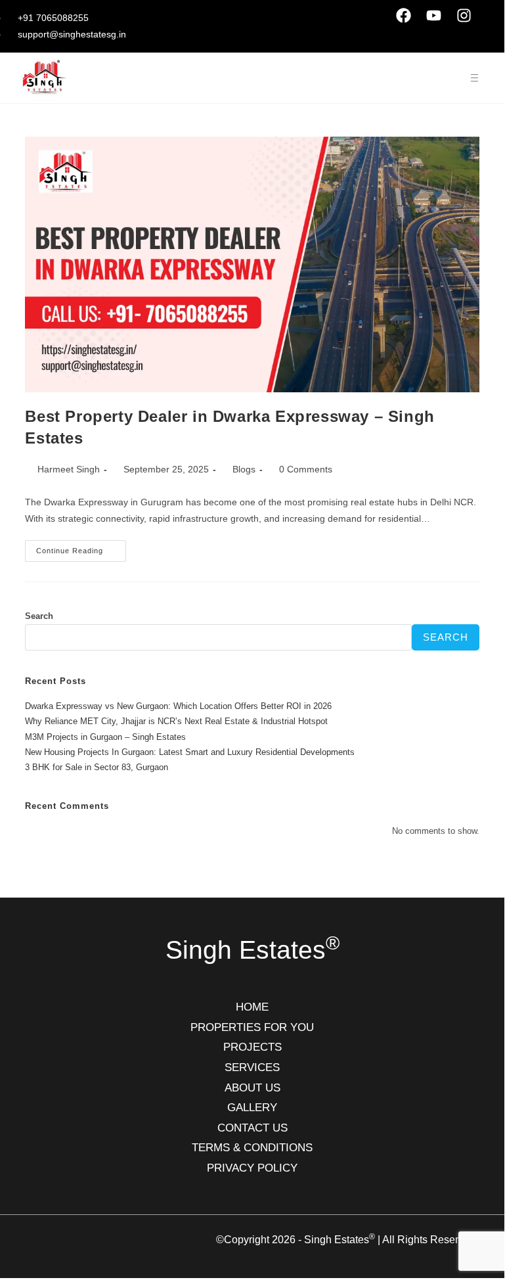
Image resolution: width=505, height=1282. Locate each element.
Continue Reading (81, 547)
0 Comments (305, 469)
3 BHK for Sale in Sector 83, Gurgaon (96, 767)
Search (39, 616)
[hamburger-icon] (474, 78)
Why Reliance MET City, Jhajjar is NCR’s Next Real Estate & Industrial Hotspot (176, 721)
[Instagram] (464, 15)
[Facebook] (404, 15)
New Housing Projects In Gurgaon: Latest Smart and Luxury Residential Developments (190, 752)
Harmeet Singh (68, 469)
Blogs (243, 469)
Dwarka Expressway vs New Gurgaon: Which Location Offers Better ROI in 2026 (178, 706)
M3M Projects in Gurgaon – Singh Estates (105, 737)
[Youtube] (434, 15)
